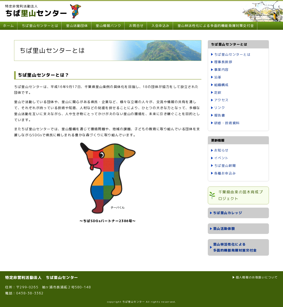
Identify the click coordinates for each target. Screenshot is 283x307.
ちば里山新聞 (225, 165)
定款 (217, 92)
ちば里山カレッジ (227, 213)
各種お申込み (225, 173)
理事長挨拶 (223, 62)
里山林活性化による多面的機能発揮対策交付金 (216, 25)
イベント (221, 158)
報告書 (219, 115)
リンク (219, 107)
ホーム (8, 25)
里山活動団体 (77, 25)
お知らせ (221, 150)
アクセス (221, 100)
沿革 (217, 77)
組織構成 (221, 85)
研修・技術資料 (227, 123)
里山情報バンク (108, 25)
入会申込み (160, 25)
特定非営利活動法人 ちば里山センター (41, 277)
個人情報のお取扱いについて (257, 277)
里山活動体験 (224, 228)
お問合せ (136, 25)
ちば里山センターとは (40, 25)
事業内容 (221, 69)
